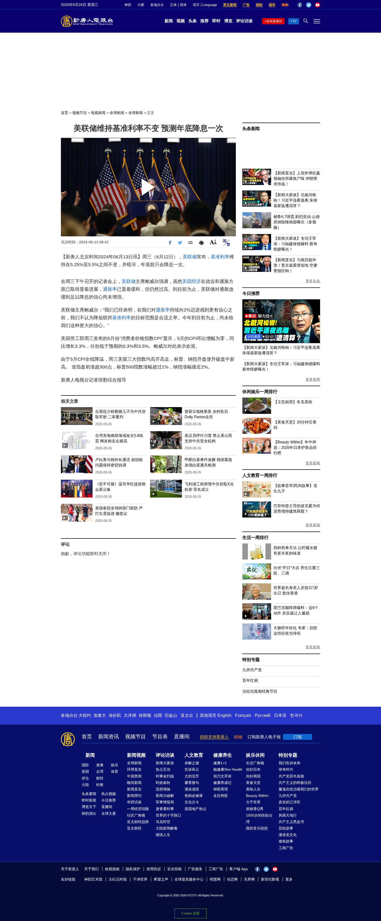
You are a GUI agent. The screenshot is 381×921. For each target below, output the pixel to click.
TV (295, 21)
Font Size (213, 241)
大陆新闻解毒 (167, 828)
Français (243, 715)
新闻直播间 (274, 21)
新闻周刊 (134, 796)
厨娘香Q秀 (254, 809)
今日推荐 (251, 293)
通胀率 (110, 289)
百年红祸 (250, 680)
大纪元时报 (118, 879)
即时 (216, 21)
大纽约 (85, 715)
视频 (181, 21)
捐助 (259, 5)
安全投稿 (174, 869)
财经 (99, 778)
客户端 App (238, 869)
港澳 (99, 765)
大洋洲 (130, 715)
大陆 (85, 785)
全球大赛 (108, 813)
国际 (85, 765)
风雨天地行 (288, 815)
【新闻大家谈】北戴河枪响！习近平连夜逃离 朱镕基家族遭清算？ (295, 200)
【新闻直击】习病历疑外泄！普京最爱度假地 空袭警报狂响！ (295, 265)
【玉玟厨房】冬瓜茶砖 (292, 402)
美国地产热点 (195, 809)
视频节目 (79, 113)
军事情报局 (165, 802)
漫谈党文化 (288, 835)
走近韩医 (220, 796)
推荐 (204, 21)
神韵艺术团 (93, 879)
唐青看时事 (165, 809)
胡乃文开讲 (222, 776)
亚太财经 (134, 828)
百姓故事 (286, 828)
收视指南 (112, 869)
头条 (192, 21)
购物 (285, 5)
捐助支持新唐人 (214, 737)
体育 (114, 771)
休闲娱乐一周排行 (259, 391)
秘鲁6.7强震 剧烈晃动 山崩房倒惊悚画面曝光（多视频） (296, 222)
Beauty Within (257, 796)
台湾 (99, 771)
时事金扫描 (165, 776)
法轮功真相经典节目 (259, 691)
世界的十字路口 (168, 815)
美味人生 (253, 789)
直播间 (181, 736)
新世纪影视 (270, 879)
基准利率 (220, 256)
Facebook (299, 5)
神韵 (127, 5)
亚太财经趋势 (138, 822)
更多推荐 (313, 379)
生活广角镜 (255, 763)
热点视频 (108, 794)
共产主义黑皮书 (291, 822)
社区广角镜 (136, 815)
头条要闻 (89, 794)
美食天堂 (253, 783)
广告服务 (195, 869)
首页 (64, 113)
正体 (173, 5)
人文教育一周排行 (259, 475)
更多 (289, 879)
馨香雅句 (192, 783)
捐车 (272, 5)
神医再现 (220, 789)
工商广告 (286, 848)
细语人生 (163, 835)
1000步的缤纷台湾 (259, 818)
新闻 (169, 21)
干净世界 (140, 879)
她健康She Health (227, 769)
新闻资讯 (108, 736)
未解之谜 (192, 763)
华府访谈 (134, 802)
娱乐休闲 (255, 755)
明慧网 (215, 879)
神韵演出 (89, 813)
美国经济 (191, 281)
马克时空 (163, 822)
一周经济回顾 (138, 809)
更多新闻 (313, 463)
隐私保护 (133, 869)
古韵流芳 (192, 776)
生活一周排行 (255, 537)
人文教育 (194, 755)
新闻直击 (134, 789)
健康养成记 (222, 783)
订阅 (297, 737)
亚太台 (187, 715)
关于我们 (91, 869)
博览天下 (89, 807)
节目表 (160, 736)
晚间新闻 (134, 783)
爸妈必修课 (194, 796)
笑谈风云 (192, 769)
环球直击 (134, 769)
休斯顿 (145, 715)
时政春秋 (163, 783)
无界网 (249, 879)
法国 (158, 715)
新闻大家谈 (165, 763)
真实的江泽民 (289, 802)
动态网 (232, 879)
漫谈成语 (192, 789)
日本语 (280, 715)
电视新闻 (98, 113)
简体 (183, 5)
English (224, 715)
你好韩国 (253, 776)
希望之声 (161, 879)
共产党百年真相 (291, 776)
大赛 (140, 5)
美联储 (190, 256)
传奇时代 (286, 769)
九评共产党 (252, 670)
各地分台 (157, 5)
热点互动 (163, 769)
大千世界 (253, 802)
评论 (85, 778)
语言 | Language (205, 5)
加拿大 (100, 715)
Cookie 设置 (190, 913)
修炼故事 (286, 841)
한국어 (296, 715)
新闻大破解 (165, 796)
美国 (85, 771)
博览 (228, 21)
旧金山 (171, 715)
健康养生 (222, 755)
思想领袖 (163, 789)
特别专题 (251, 659)
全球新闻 (117, 113)
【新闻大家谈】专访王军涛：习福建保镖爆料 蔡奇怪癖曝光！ (295, 243)
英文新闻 (230, 5)
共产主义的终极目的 (295, 783)
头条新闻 (251, 128)
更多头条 (313, 281)
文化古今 (192, 802)
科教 (99, 785)
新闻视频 (136, 755)
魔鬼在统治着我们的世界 (299, 789)
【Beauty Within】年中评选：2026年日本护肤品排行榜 (295, 447)
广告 (246, 5)
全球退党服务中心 (188, 879)
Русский (262, 715)
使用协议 (153, 869)
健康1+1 (220, 763)
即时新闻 (89, 800)
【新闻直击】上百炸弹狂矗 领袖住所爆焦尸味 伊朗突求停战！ (296, 178)
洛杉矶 (115, 715)
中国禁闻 (134, 776)
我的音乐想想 (257, 828)
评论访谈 (244, 21)
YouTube (317, 5)
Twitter (308, 5)
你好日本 (253, 769)
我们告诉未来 (289, 763)
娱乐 (114, 765)
